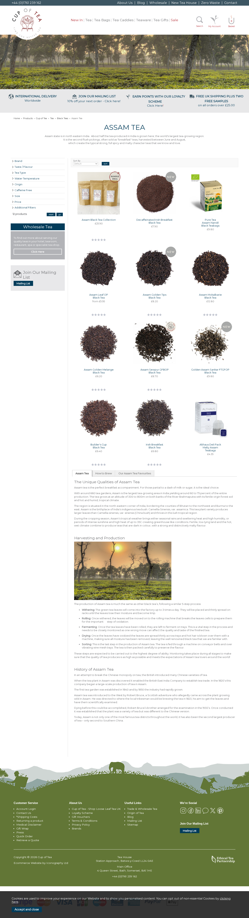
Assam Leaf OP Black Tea (98, 296)
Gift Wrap (22, 828)
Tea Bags (102, 20)
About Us (125, 3)
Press (20, 832)
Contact (230, 3)
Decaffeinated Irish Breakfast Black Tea (154, 221)
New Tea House (184, 3)
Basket (231, 24)
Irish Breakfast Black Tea (154, 446)
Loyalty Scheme (82, 812)
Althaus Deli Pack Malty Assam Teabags (210, 447)
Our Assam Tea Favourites (134, 473)
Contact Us (23, 812)
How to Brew (103, 473)
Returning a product (29, 820)
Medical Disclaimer (28, 824)
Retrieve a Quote (27, 840)
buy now (98, 238)
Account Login (26, 808)
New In (77, 20)
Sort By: (77, 161)
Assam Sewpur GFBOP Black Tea (154, 371)
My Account (214, 26)
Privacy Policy (81, 824)
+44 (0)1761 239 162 (26, 3)
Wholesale (158, 3)
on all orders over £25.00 (219, 100)
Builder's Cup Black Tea (98, 446)
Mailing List (23, 283)
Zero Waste (210, 3)
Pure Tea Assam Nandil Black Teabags (210, 222)
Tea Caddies (123, 20)
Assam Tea (82, 473)
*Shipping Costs (26, 816)
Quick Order (24, 836)
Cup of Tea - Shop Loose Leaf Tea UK (96, 808)
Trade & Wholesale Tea (142, 808)
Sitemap (132, 824)
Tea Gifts (160, 20)
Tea (88, 20)
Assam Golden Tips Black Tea (154, 296)
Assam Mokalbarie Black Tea (210, 296)
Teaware (143, 20)
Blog (141, 3)
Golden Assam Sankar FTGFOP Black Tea (210, 371)
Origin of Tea (135, 812)
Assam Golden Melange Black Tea (99, 371)
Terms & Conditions (84, 820)
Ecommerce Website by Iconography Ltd (41, 862)
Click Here (158, 101)
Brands (76, 828)
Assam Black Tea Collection (99, 219)
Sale (174, 20)
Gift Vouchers (81, 816)
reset (51, 214)
